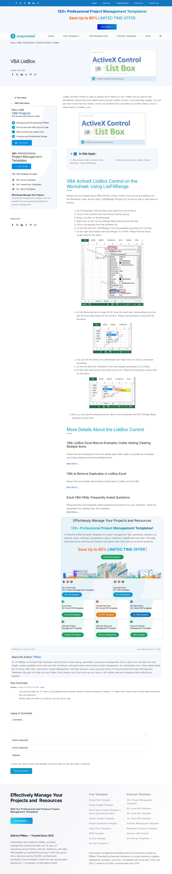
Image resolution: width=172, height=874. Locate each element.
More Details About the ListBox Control (133, 160)
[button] (161, 36)
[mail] (38, 3)
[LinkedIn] (22, 74)
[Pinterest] (30, 74)
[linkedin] (33, 3)
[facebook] (16, 3)
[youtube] (29, 3)
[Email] (35, 74)
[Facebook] (12, 74)
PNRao (37, 657)
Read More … (73, 463)
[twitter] (21, 3)
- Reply (42, 687)
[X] (17, 74)
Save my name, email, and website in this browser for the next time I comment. (51, 764)
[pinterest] (25, 3)
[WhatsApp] (26, 74)
